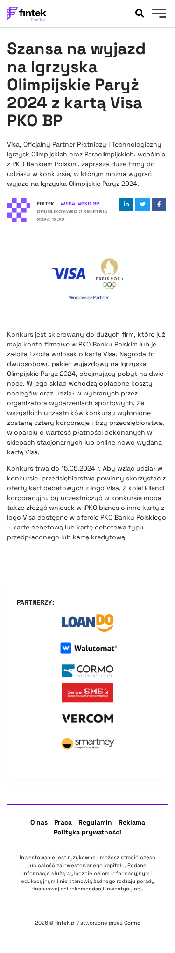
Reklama (132, 822)
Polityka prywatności (87, 832)
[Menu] (157, 14)
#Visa (68, 203)
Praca (63, 822)
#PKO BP (88, 203)
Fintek (45, 203)
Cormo (132, 922)
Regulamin (95, 822)
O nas (39, 822)
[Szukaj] (139, 14)
